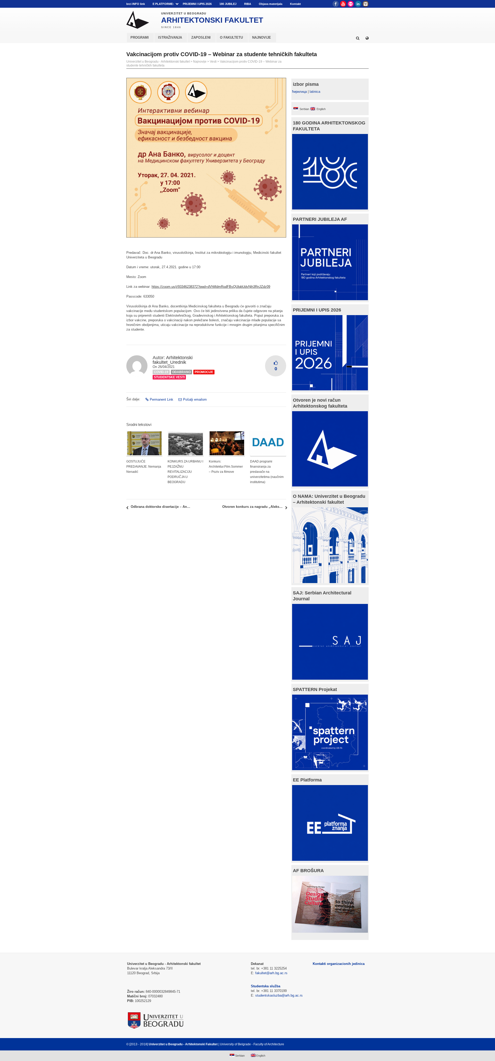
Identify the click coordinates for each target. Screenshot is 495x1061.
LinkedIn (358, 4)
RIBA (247, 3)
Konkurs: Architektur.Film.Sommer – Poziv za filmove (226, 467)
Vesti (213, 61)
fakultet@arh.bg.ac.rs (271, 973)
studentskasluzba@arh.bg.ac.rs (279, 995)
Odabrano (181, 372)
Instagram (365, 4)
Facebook (336, 4)
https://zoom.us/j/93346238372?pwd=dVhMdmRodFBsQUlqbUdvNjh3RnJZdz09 (211, 287)
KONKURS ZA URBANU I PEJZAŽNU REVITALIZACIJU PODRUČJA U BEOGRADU (185, 472)
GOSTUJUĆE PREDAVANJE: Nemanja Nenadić (143, 467)
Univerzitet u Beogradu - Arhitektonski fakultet (158, 61)
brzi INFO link (135, 3)
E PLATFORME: (163, 3)
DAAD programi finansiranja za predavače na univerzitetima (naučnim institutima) (267, 472)
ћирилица (299, 92)
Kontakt (295, 3)
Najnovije (200, 61)
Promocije (204, 372)
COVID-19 (161, 372)
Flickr (351, 4)
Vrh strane (356, 1044)
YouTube (343, 4)
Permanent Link (161, 399)
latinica (315, 92)
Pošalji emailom (195, 399)
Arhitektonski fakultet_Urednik (173, 360)
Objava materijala (270, 3)
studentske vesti (169, 377)
